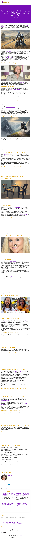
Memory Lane (4, 488)
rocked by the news (13, 261)
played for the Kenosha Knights (15, 89)
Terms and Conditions (17, 537)
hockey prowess (9, 57)
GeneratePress (20, 535)
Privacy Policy (12, 537)
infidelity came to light (23, 214)
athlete (10, 377)
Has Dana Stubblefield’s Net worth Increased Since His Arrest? (11, 523)
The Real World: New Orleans (10, 107)
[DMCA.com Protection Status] (3, 532)
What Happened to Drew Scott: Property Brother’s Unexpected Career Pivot (22, 504)
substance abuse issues (5, 400)
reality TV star (22, 82)
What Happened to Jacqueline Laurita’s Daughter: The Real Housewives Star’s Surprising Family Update (22, 494)
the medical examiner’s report (16, 276)
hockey (9, 56)
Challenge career (6, 154)
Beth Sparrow (11, 475)
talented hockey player (18, 371)
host (23, 461)
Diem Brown (10, 413)
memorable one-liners (4, 355)
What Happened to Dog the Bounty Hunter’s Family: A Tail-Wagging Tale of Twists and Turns (8, 494)
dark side (26, 433)
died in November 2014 (9, 51)
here (26, 517)
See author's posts (12, 482)
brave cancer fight (20, 413)
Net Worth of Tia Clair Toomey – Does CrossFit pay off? (10, 522)
